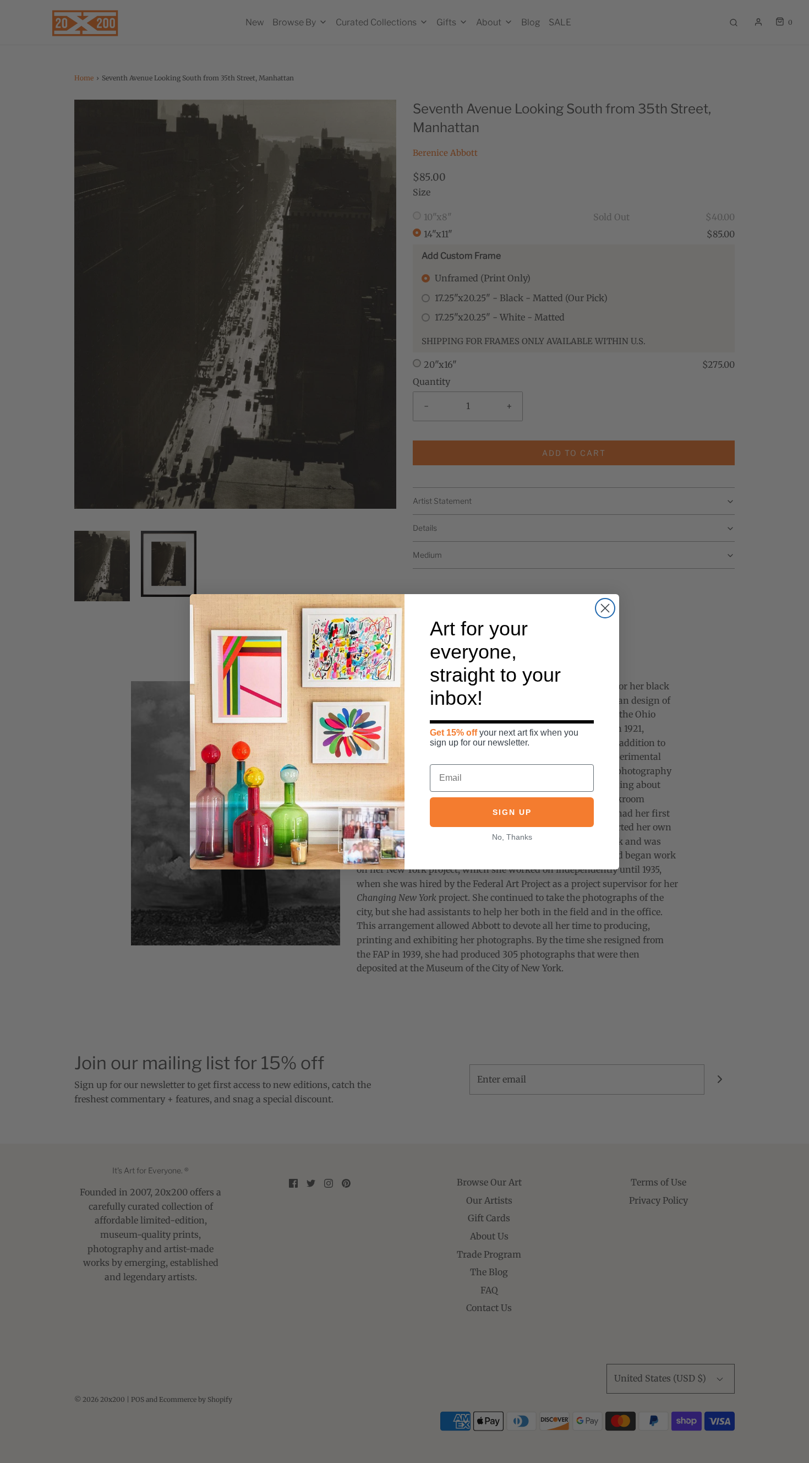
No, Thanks (512, 836)
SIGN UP (512, 811)
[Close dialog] (605, 608)
